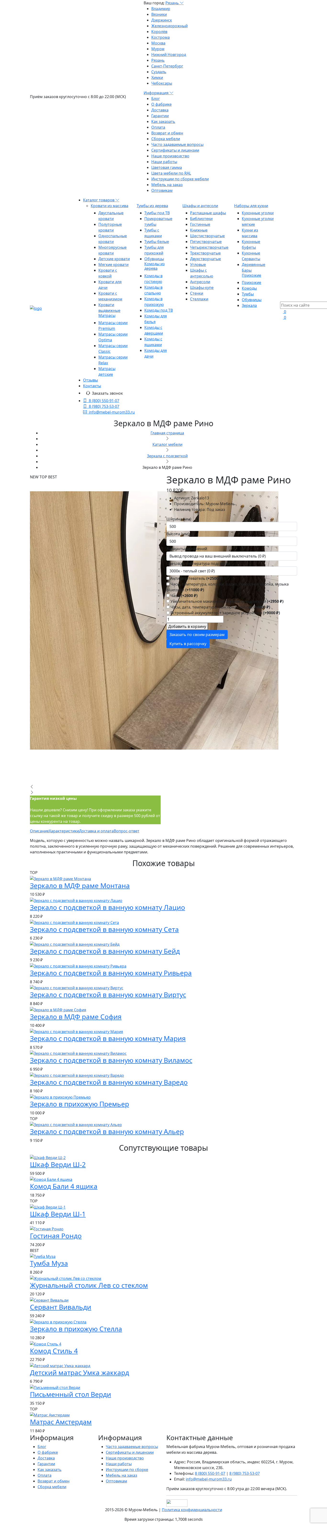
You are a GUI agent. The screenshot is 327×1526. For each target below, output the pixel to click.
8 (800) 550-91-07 (104, 400)
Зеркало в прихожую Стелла (76, 1328)
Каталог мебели (167, 444)
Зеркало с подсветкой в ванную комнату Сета (104, 929)
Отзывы (90, 380)
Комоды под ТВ (158, 310)
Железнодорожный (169, 25)
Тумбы (248, 294)
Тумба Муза (49, 1263)
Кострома (160, 37)
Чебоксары (161, 83)
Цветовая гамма (166, 167)
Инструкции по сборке (127, 1469)
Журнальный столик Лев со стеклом (89, 1285)
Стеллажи (199, 299)
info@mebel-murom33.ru (112, 412)
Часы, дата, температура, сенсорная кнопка (219, 607)
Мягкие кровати (113, 264)
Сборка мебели (165, 138)
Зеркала (249, 305)
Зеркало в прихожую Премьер (79, 1103)
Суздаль (158, 71)
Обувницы (154, 258)
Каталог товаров (99, 200)
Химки (157, 77)
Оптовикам (162, 190)
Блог (155, 98)
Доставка (160, 110)
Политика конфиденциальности (192, 1509)
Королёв (159, 31)
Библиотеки (201, 218)
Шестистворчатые (207, 235)
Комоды (249, 288)
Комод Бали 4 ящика (63, 1186)
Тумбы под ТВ (157, 213)
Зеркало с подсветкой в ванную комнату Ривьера (111, 972)
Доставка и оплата (96, 831)
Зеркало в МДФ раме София (76, 1016)
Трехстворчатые (205, 253)
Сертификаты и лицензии (175, 150)
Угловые (198, 264)
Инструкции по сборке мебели (180, 179)
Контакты (92, 385)
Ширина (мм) (178, 519)
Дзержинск (161, 20)
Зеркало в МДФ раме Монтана (80, 885)
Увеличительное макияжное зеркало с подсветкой (226, 601)
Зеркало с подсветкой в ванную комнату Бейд (105, 951)
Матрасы (106, 315)
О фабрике (161, 104)
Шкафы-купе (202, 287)
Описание (39, 831)
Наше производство (170, 156)
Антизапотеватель (196, 578)
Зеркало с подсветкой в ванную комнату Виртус (108, 994)
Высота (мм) (177, 533)
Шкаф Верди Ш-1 (58, 1213)
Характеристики (64, 831)
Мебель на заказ (167, 184)
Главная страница (167, 433)
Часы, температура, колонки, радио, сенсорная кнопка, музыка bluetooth (227, 586)
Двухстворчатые (205, 258)
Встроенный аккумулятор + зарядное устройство (224, 612)
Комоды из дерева (154, 266)
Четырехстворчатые (209, 247)
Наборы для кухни (251, 205)
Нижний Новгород (168, 54)
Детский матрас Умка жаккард (79, 1372)
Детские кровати (114, 258)
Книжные (199, 230)
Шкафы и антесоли (200, 205)
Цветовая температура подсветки (198, 563)
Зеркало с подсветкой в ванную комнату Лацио (107, 907)
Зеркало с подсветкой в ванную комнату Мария (108, 1038)
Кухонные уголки (258, 213)
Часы (183, 595)
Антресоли (200, 281)
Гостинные (200, 224)
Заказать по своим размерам (197, 634)
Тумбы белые (156, 241)
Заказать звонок (107, 393)
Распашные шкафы (208, 213)
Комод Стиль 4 (54, 1350)
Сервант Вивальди (60, 1306)
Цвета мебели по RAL (171, 173)
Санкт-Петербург (167, 66)
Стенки (196, 293)
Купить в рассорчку (187, 643)
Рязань (172, 3)
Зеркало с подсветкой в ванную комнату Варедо (109, 1082)
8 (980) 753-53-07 (104, 406)
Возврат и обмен (167, 133)
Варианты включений (186, 548)
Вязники (159, 14)
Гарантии (160, 115)
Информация (156, 92)
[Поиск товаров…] (283, 298)
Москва (158, 43)
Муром (157, 48)
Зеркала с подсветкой (167, 456)
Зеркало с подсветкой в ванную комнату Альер (107, 1131)
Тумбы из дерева (152, 205)
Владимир (160, 8)
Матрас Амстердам (61, 1421)
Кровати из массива (109, 205)
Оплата (158, 127)
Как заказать (163, 121)
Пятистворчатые (206, 241)
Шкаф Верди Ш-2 (58, 1164)
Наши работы (164, 161)
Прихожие (251, 275)
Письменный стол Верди (70, 1394)
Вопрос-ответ (126, 831)
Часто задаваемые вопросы (177, 144)
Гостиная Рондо (56, 1235)
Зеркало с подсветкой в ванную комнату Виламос (111, 1060)
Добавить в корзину (187, 626)
